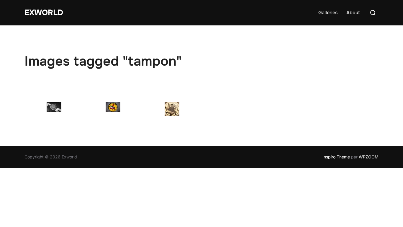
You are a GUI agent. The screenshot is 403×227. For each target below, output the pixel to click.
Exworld (43, 12)
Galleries (328, 12)
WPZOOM (369, 156)
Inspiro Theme (336, 156)
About (353, 12)
